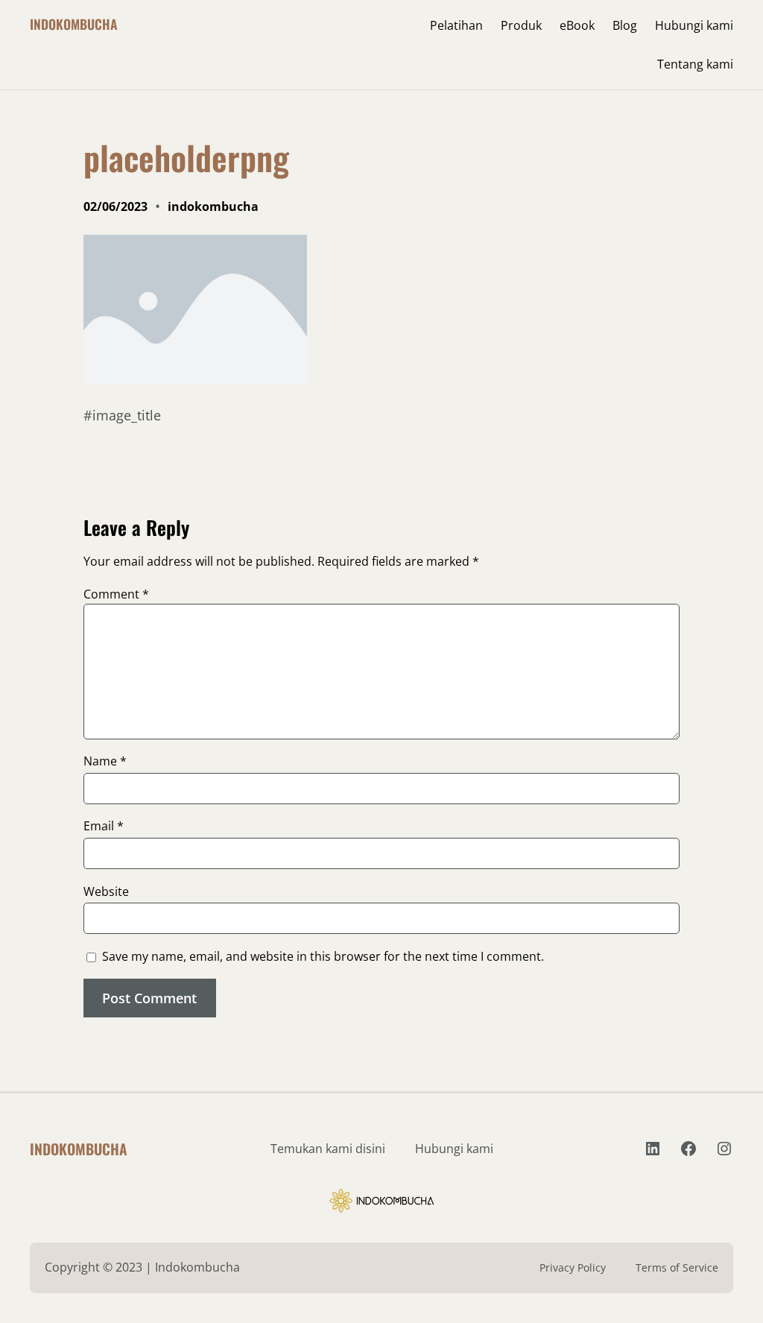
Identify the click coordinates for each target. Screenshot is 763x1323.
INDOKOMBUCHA (73, 24)
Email (103, 826)
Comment (116, 594)
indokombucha (213, 206)
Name (105, 761)
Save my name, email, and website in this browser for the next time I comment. (323, 956)
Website (106, 891)
